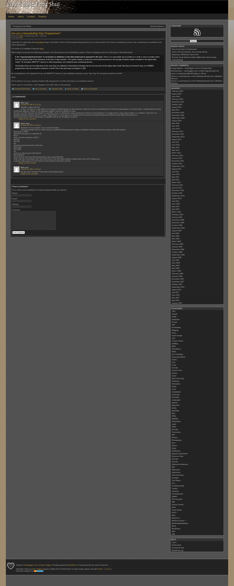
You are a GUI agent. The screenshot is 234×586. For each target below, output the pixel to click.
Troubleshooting (178, 486)
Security (175, 462)
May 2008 (175, 265)
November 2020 (178, 115)
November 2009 (178, 223)
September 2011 (178, 166)
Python (174, 445)
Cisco (174, 333)
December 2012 (178, 134)
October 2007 (177, 284)
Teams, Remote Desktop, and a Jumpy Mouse (189, 52)
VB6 (173, 502)
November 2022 (178, 102)
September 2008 (178, 255)
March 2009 (176, 241)
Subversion (176, 472)
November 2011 (178, 161)
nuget (174, 424)
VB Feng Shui (177, 499)
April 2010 (176, 209)
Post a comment (40, 89)
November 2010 (178, 190)
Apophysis (176, 319)
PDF (173, 435)
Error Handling (177, 354)
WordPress (176, 529)
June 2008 (176, 263)
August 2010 (176, 198)
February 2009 (177, 244)
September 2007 (178, 287)
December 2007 (178, 279)
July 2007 (175, 292)
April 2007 (176, 300)
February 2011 (177, 185)
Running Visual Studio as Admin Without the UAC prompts (194, 57)
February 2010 (177, 214)
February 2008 (177, 274)
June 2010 (176, 204)
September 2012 (178, 137)
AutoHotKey (176, 327)
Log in (174, 542)
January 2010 (177, 217)
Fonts (174, 365)
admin (21, 36)
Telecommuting (177, 475)
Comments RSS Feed (22, 89)
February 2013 (177, 131)
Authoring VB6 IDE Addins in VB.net (192, 74)
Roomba (175, 459)
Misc (173, 413)
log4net (174, 403)
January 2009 (177, 247)
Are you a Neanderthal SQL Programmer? (36, 33)
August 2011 (176, 169)
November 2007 (178, 282)
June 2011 (176, 174)
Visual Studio (177, 510)
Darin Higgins (37, 569)
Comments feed (178, 548)
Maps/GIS (175, 405)
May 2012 (175, 147)
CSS (173, 338)
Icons (174, 389)
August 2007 (176, 290)
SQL (21, 37)
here (42, 49)
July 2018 (175, 126)
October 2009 (177, 225)
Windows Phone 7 (179, 521)
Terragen (175, 478)
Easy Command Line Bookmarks (184, 49)
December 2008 (178, 249)
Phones (175, 437)
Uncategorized (177, 494)
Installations (176, 392)
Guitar (174, 376)
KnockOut (175, 397)
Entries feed (176, 545)
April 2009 (176, 239)
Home (11, 16)
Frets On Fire (177, 370)
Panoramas (176, 432)
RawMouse (176, 451)
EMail (174, 352)
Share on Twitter (72, 89)
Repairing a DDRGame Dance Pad (185, 54)
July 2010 (175, 201)
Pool (173, 443)
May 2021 (175, 110)
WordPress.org (177, 550)
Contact (31, 16)
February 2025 (177, 91)
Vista (174, 507)
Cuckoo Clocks (177, 341)
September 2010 (178, 196)
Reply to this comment (27, 119)
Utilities (174, 496)
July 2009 (175, 233)
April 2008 (176, 268)
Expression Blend (178, 357)
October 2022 (177, 104)
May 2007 (175, 298)
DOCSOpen (176, 349)
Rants (174, 448)
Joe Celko (40, 42)
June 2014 (176, 129)
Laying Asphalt (177, 60)
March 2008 (176, 271)
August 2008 (176, 257)
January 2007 (177, 303)
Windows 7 (176, 518)
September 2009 (178, 228)
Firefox (174, 360)
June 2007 (176, 295)
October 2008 (177, 252)
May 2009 (175, 236)
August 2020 (176, 121)
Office (174, 427)
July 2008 (175, 260)
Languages (176, 400)
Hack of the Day (178, 378)
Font (173, 362)
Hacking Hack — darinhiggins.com (184, 71)
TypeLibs (175, 491)
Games (174, 373)
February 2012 (177, 155)
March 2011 (176, 182)
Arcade (174, 322)
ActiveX (174, 314)
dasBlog (175, 344)
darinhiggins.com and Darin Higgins (38, 565)
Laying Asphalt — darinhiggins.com (184, 68)
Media (174, 408)
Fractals (175, 368)
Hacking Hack (206, 68)
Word (174, 526)
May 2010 (175, 206)
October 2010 (177, 193)
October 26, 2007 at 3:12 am (31, 104)
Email (14, 199)
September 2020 (178, 118)
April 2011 (175, 180)
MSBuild (175, 419)
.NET (174, 311)
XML (173, 534)
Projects (42, 16)
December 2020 (178, 113)
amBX (174, 317)
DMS (174, 346)
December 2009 (178, 220)
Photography (177, 440)
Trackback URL (56, 89)
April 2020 (176, 123)
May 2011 (175, 177)
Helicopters (176, 384)
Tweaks (175, 488)
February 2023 (177, 99)
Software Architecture (180, 464)
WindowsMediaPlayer (180, 523)
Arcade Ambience (157, 26)
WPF (174, 531)
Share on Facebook (90, 89)
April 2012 (176, 150)
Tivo (173, 483)
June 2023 (176, 96)
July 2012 (175, 142)
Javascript (176, 395)
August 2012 (176, 139)
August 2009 (176, 231)
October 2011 (177, 164)
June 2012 (176, 145)
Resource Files (177, 456)
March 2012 (176, 153)
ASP (173, 325)
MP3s (174, 416)
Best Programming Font (209, 71)
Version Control (178, 505)
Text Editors (176, 480)
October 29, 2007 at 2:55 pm (31, 125)
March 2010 (176, 212)
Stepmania (176, 470)
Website (15, 204)
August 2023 (176, 94)
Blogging (175, 330)
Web (173, 515)
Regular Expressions (180, 454)
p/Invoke (175, 429)
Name (14, 193)
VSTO (174, 513)
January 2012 (177, 158)
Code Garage (177, 335)
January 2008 (177, 276)
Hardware (175, 381)
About (21, 16)
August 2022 (176, 107)
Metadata (175, 411)
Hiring (174, 386)
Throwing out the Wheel (22, 26)
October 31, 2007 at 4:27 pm (31, 169)
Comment (16, 210)
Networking (176, 421)
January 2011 (177, 188)
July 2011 (175, 172)
